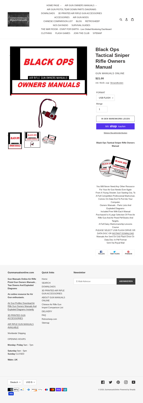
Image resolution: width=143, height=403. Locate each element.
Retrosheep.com (49, 319)
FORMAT (100, 92)
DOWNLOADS (49, 286)
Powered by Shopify (127, 390)
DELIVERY (47, 311)
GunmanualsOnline (112, 390)
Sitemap (45, 323)
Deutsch (14, 382)
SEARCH (46, 283)
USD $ (29, 382)
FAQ (44, 315)
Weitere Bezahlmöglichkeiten (115, 133)
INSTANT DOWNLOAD (123, 233)
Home (44, 279)
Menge (99, 104)
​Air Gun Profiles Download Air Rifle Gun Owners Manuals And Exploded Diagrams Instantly (22, 306)
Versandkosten (116, 83)
